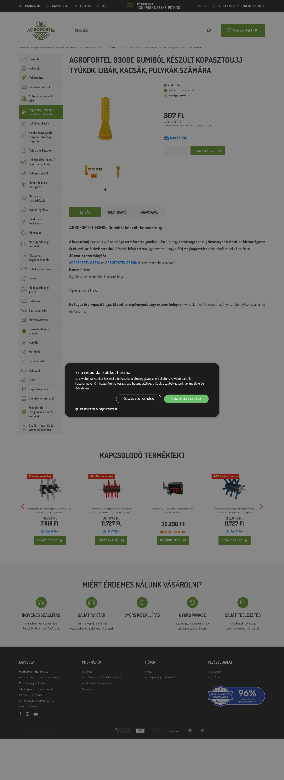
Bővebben (82, 388)
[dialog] (142, 390)
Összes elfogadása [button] (186, 398)
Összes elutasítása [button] (139, 398)
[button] (96, 409)
